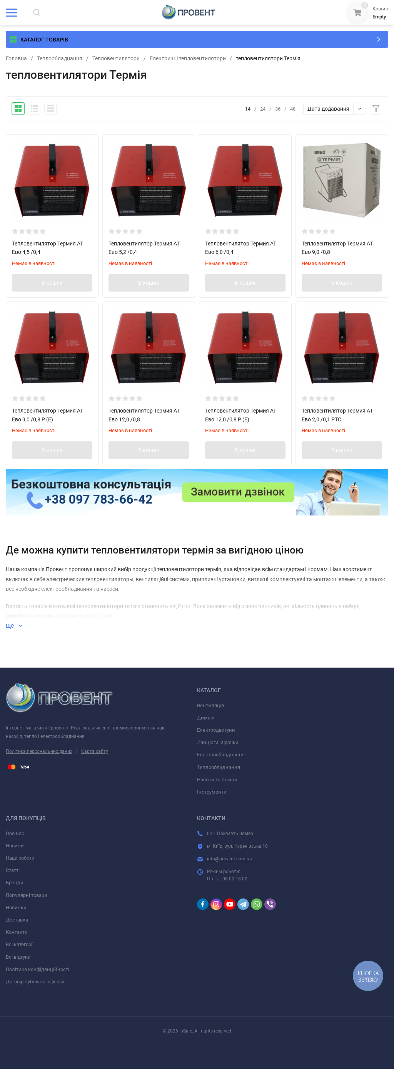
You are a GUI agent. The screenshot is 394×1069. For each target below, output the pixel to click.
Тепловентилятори (116, 58)
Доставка (17, 920)
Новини (15, 846)
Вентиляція (210, 705)
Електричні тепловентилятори (188, 58)
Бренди (14, 882)
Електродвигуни (216, 730)
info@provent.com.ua (229, 859)
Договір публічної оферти (35, 981)
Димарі (205, 718)
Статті (13, 870)
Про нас (15, 833)
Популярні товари (26, 895)
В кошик (52, 283)
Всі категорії (19, 944)
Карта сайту (94, 751)
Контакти (17, 932)
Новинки (16, 907)
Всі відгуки (18, 957)
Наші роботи (20, 858)
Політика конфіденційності (37, 969)
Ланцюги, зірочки (218, 742)
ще (10, 625)
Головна (16, 58)
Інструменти (212, 792)
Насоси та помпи (217, 779)
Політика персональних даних (39, 751)
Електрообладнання (221, 754)
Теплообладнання (59, 58)
